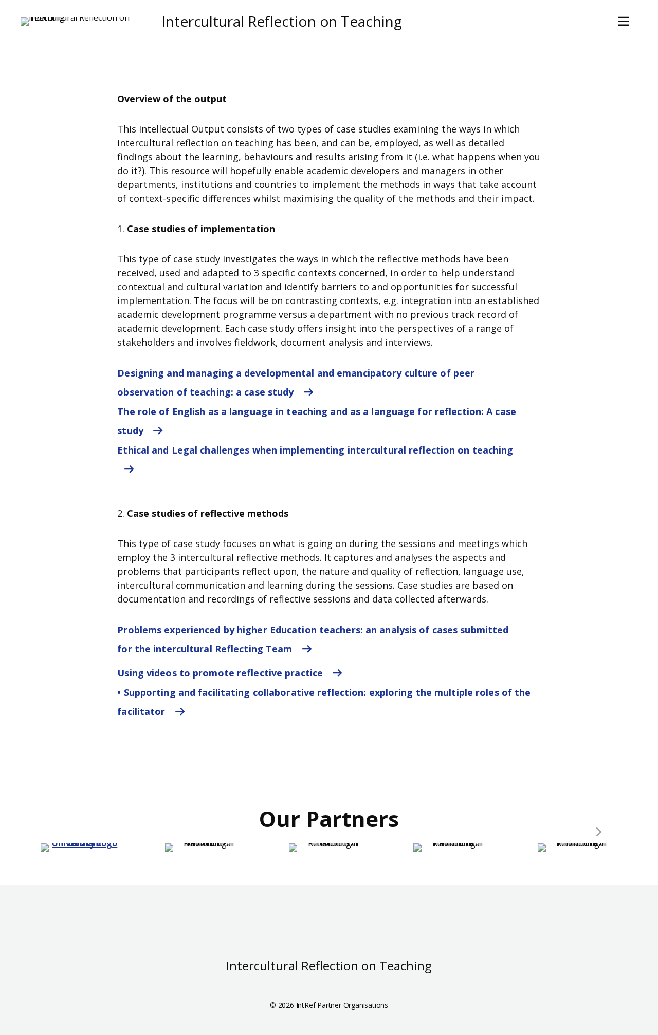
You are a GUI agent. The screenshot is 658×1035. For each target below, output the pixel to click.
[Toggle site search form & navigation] (625, 21)
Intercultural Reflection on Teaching (281, 21)
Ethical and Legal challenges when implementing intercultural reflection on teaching (315, 450)
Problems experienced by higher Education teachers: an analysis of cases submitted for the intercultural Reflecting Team (312, 639)
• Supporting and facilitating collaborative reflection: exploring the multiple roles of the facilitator (324, 702)
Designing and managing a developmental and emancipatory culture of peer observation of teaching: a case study (295, 382)
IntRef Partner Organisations (342, 1005)
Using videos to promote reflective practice (221, 673)
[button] (598, 832)
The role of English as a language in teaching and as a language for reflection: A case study (316, 421)
